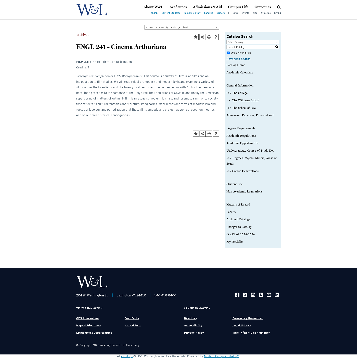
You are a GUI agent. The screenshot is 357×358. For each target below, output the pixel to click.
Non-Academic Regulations (244, 191)
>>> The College (237, 93)
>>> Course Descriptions (242, 171)
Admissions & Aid (207, 7)
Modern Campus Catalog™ (221, 356)
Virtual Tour (133, 325)
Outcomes (263, 7)
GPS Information (87, 318)
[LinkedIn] (276, 294)
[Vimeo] (261, 294)
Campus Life (238, 7)
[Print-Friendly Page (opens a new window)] (209, 37)
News (235, 13)
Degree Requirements (240, 128)
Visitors (220, 13)
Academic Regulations (241, 136)
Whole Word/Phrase (241, 52)
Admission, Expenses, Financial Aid (250, 115)
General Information (239, 85)
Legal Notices (241, 325)
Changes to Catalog (238, 227)
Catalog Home (235, 65)
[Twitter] (245, 294)
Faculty (231, 212)
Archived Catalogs (238, 219)
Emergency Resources (247, 318)
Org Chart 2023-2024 (240, 234)
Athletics (266, 13)
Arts (255, 13)
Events (245, 13)
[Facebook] (237, 294)
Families (208, 13)
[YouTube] (268, 294)
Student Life (234, 184)
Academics (178, 7)
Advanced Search (238, 59)
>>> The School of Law (241, 108)
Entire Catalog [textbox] (235, 42)
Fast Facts (132, 318)
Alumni (154, 13)
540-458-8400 (165, 295)
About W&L (153, 7)
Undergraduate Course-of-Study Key (250, 150)
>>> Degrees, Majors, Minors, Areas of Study (251, 161)
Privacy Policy (194, 332)
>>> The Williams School (242, 100)
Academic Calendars (239, 72)
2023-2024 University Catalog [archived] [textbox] (167, 27)
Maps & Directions (88, 325)
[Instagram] (253, 294)
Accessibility (193, 325)
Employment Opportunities (94, 332)
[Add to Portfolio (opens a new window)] (196, 37)
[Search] (279, 7)
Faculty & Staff (192, 13)
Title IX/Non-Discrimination (251, 332)
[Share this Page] (202, 37)
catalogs (127, 356)
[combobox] (181, 27)
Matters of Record (238, 204)
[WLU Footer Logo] (91, 282)
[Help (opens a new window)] (216, 37)
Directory (190, 318)
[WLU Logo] (91, 10)
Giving (277, 13)
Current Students (171, 13)
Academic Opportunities (242, 143)
